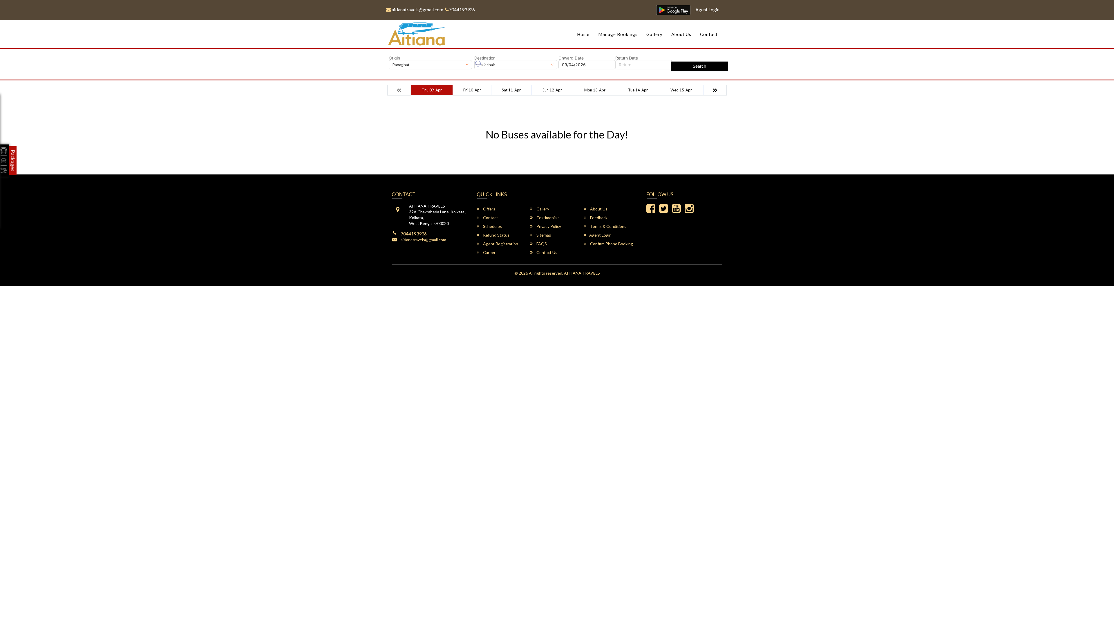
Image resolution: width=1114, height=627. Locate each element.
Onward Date (571, 58)
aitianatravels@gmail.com (417, 9)
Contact (709, 34)
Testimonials (548, 217)
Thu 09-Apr (432, 90)
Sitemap (543, 235)
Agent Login (707, 9)
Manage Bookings (618, 34)
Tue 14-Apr (638, 90)
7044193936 (462, 9)
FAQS (541, 243)
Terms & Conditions (607, 226)
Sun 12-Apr (552, 90)
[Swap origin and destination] (478, 64)
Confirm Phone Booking (611, 243)
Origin (394, 58)
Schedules (492, 226)
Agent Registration (500, 243)
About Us (681, 34)
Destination (484, 58)
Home (583, 34)
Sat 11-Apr (511, 90)
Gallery (654, 34)
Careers (490, 252)
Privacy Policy (548, 226)
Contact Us (546, 252)
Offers (488, 208)
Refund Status (495, 235)
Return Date (626, 58)
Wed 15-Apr (681, 90)
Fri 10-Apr (472, 90)
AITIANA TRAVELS (582, 273)
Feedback (598, 217)
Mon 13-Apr (594, 90)
